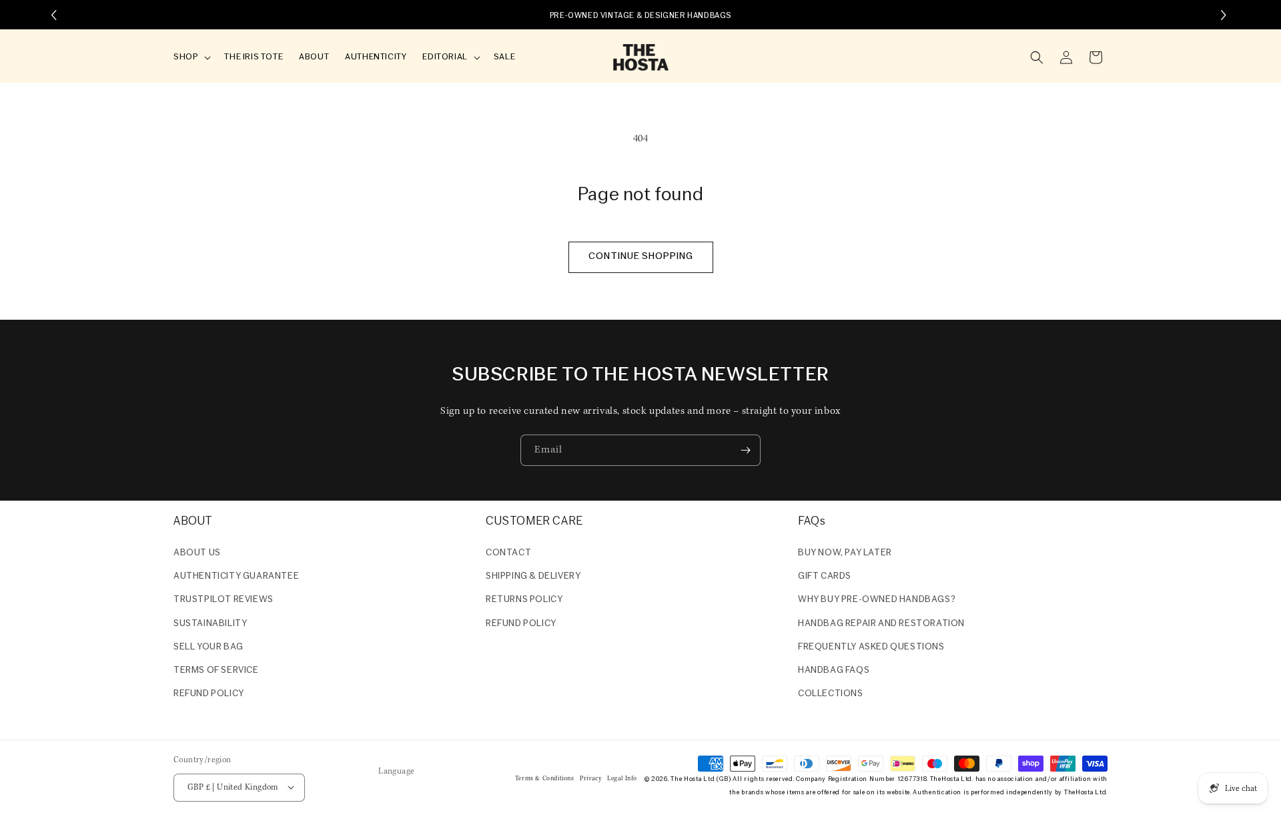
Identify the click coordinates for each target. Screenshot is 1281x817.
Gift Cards (824, 576)
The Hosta (686, 778)
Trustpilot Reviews (223, 600)
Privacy (590, 778)
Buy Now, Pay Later (845, 553)
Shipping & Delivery (533, 576)
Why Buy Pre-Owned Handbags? (876, 600)
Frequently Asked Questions (871, 647)
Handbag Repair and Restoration (881, 624)
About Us (197, 553)
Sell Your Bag (208, 647)
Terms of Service (216, 670)
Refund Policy (521, 624)
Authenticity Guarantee (236, 576)
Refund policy (208, 694)
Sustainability (210, 624)
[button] (190, 57)
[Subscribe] (745, 450)
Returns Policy (524, 600)
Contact (508, 553)
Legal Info (622, 778)
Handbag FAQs (833, 670)
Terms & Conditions (544, 778)
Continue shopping (640, 257)
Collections (830, 694)
